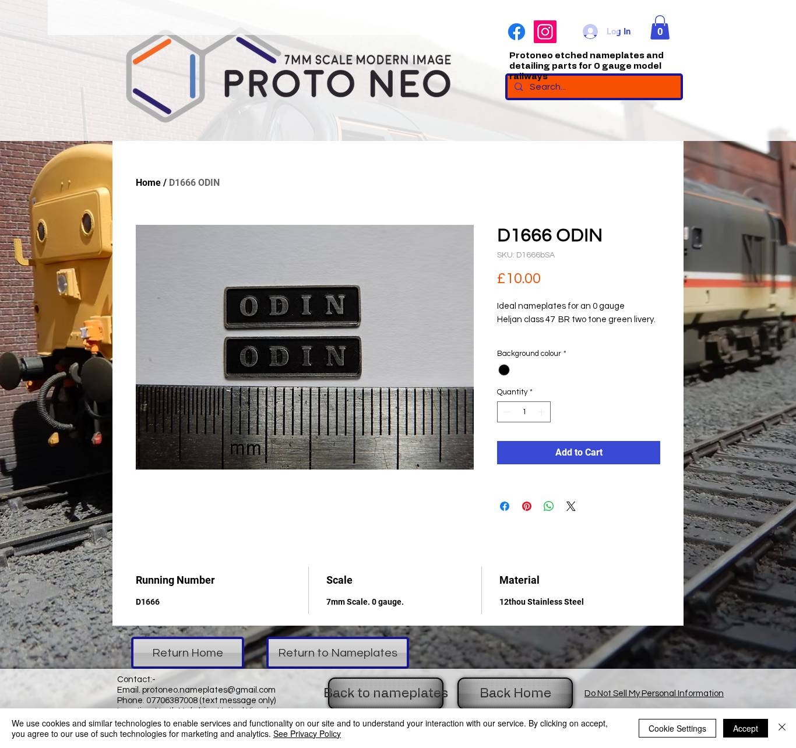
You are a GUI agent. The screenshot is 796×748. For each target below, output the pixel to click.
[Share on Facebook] (505, 506)
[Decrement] (506, 412)
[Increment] (543, 412)
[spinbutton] (524, 412)
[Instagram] (545, 31)
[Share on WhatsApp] (549, 506)
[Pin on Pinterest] (527, 506)
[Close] (782, 728)
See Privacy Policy (307, 733)
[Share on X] (571, 506)
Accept (745, 728)
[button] (660, 27)
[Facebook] (516, 31)
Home (148, 182)
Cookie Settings (677, 728)
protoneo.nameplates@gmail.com (209, 690)
